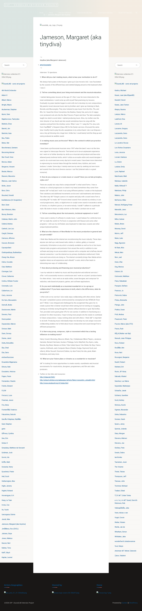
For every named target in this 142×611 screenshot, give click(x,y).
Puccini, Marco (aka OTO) (124, 324)
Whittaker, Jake (120, 537)
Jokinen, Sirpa (7, 534)
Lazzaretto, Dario (121, 133)
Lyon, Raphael (120, 171)
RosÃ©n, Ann (119, 348)
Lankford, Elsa (120, 119)
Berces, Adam (7, 162)
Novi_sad (118, 257)
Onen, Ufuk (118, 262)
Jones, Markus (7, 538)
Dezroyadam (6, 319)
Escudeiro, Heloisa (8, 372)
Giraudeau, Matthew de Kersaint (13, 448)
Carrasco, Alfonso (8, 238)
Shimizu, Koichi (120, 405)
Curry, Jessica (7, 295)
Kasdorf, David (120, 100)
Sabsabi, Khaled (120, 376)
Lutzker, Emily (120, 167)
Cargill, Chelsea (7, 233)
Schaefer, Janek (120, 391)
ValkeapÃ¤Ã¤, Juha (122, 508)
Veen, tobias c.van (121, 513)
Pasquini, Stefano (121, 286)
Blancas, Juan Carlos (9, 181)
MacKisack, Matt (121, 176)
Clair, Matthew (7, 267)
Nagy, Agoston (120, 243)
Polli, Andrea (119, 314)
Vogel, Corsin (119, 518)
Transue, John (120, 481)
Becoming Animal (8, 152)
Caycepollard (6, 248)
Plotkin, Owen (120, 310)
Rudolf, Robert (120, 362)
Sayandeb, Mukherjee (122, 386)
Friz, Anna (5, 405)
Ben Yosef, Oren (7, 157)
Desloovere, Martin (8, 310)
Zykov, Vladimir (120, 556)
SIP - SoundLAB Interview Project (31, 5)
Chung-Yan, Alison (8, 257)
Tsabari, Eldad (120, 491)
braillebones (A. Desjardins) (12, 200)
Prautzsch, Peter (121, 319)
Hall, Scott (5, 476)
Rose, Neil (118, 353)
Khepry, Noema (120, 109)
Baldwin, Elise (7, 124)
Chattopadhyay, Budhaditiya (11, 252)
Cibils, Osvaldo (7, 262)
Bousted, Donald (8, 195)
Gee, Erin (5, 438)
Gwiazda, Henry (7, 467)
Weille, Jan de (120, 527)
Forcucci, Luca (7, 395)
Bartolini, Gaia (6, 133)
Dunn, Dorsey (6, 333)
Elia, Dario (5, 353)
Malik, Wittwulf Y (121, 186)
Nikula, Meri (119, 252)
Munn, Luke (119, 238)
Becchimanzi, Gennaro (10, 148)
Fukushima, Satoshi (9, 414)
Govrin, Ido (5, 457)
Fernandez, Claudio (8, 381)
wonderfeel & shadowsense (125, 541)
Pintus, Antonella (121, 300)
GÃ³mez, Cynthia (8, 433)
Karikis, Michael (120, 90)
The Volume (119, 467)
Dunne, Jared (6, 338)
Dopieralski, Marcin (9, 324)
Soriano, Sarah (120, 419)
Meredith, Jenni (120, 210)
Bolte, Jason (6, 186)
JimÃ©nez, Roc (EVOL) (10, 529)
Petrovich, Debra (121, 295)
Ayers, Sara (6, 114)
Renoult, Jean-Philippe (123, 338)
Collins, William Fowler (10, 281)
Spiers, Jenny (120, 424)
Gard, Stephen (7, 424)
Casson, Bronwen (8, 243)
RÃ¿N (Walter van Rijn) (123, 333)
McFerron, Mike (120, 200)
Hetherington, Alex (8, 481)
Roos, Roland (119, 343)
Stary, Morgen (120, 433)
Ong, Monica (119, 267)
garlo (3, 429)
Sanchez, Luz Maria (122, 381)
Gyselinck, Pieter (8, 472)
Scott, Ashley (119, 400)
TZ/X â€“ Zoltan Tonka (123, 495)
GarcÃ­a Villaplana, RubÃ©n (11, 419)
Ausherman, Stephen (9, 109)
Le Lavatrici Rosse (121, 143)
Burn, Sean (5, 205)
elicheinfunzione (8, 357)
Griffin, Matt (6, 462)
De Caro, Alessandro (9, 300)
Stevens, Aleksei (121, 438)
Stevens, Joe (119, 443)
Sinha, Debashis (120, 414)
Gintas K (5, 443)
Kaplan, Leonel (7, 557)
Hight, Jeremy (7, 486)
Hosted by (57, 585)
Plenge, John (119, 305)
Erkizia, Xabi (6, 367)
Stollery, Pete (119, 448)
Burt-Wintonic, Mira (8, 210)
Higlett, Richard (7, 491)
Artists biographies (13, 585)
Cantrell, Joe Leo (8, 229)
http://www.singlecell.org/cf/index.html (54, 383)
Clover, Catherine (8, 276)
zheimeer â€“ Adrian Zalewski (125, 551)
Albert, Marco (6, 100)
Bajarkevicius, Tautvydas (10, 119)
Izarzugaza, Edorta (8, 514)
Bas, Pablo (5, 138)
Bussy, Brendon (7, 214)
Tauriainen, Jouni (121, 462)
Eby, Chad (5, 348)
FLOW (4, 391)
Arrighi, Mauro (7, 105)
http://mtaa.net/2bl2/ (47, 377)
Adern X (4, 95)
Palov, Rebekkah (121, 281)
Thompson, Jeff (120, 476)
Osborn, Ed (119, 271)
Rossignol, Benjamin (122, 357)
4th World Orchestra (9, 90)
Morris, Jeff (119, 233)
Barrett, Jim (6, 129)
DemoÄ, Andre (7, 305)
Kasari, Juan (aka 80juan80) (124, 95)
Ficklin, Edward (7, 386)
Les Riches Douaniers (123, 148)
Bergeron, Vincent (8, 167)
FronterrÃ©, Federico (9, 410)
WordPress (133, 603)
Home (99, 585)
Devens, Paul (6, 314)
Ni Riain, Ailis (119, 248)
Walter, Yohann (120, 522)
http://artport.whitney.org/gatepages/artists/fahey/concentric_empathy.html (67, 380)
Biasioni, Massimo (8, 176)
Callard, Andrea (7, 224)
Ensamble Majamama (9, 362)
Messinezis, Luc (121, 214)
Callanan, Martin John (9, 219)
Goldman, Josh (7, 453)
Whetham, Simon (121, 532)
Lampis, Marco (120, 114)
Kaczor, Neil (6, 543)
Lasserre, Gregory (121, 129)
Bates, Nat (5, 143)
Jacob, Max (6, 519)
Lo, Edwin (118, 162)
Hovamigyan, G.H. (8, 495)
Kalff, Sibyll (6, 553)
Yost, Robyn (119, 546)
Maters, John (119, 195)
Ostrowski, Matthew (122, 276)
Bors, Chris (6, 191)
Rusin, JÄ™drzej (120, 372)
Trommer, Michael (121, 486)
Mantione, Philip (120, 191)
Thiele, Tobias (120, 472)
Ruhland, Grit (119, 367)
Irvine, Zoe (5, 505)
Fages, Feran (6, 376)
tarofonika (118, 457)
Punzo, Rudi (119, 329)
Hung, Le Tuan (7, 500)
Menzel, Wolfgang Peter (123, 205)
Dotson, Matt (6, 329)
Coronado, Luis (7, 286)
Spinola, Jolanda (121, 429)
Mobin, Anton (119, 224)
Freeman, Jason (7, 400)
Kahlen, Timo (6, 548)
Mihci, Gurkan (119, 219)
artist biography (45, 65)
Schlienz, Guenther (121, 395)
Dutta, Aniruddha (7, 343)
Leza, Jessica (120, 152)
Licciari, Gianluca (121, 157)
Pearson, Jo (119, 291)
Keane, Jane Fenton (122, 105)
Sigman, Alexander (121, 410)
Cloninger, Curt (7, 271)
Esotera (124, 603)
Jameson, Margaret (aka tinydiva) (14, 524)
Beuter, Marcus (7, 171)
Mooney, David (120, 229)
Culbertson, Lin (7, 291)
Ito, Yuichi (5, 510)
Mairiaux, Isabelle (121, 181)
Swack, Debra (120, 453)
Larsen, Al (118, 124)
